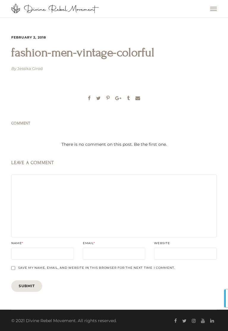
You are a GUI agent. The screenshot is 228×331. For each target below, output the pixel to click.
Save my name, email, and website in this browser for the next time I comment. (96, 267)
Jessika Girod (30, 68)
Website (162, 243)
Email (89, 243)
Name (17, 243)
